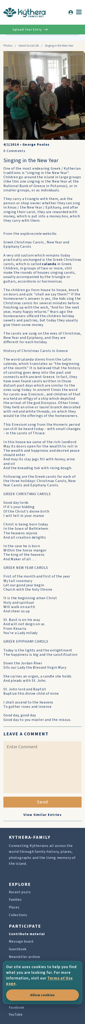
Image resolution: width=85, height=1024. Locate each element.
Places (14, 907)
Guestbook (18, 949)
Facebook (16, 1007)
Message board (21, 941)
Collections (18, 915)
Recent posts (20, 892)
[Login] (70, 12)
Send (42, 802)
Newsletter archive (24, 957)
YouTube (16, 1014)
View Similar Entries (42, 814)
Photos (7, 46)
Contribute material (27, 934)
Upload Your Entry (27, 30)
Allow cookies (42, 995)
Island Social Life (29, 46)
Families (15, 899)
